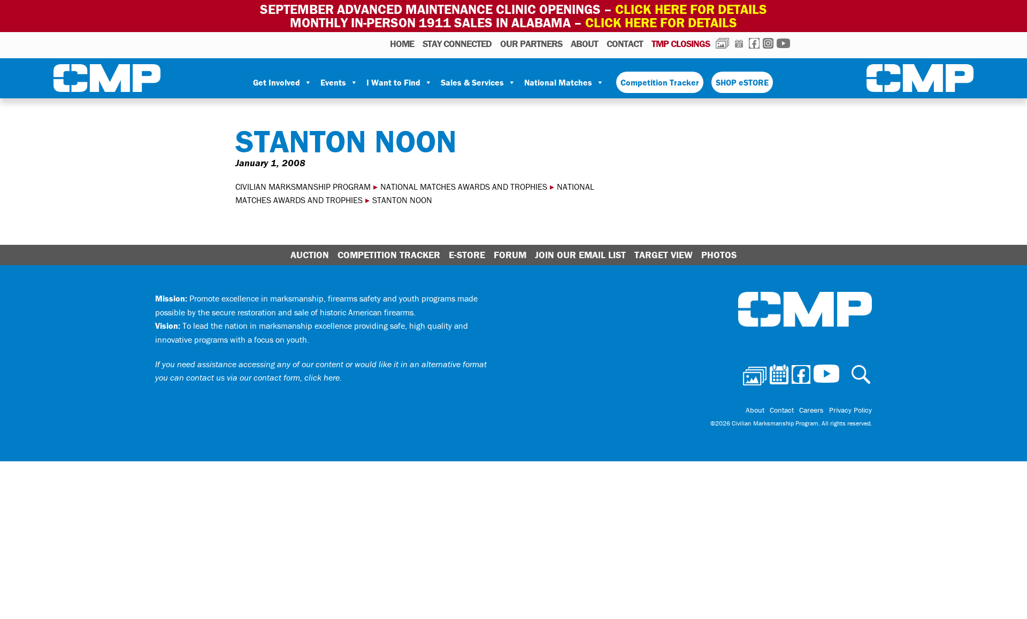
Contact (625, 43)
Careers (811, 410)
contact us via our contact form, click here (263, 377)
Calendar (739, 43)
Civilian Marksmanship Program (106, 80)
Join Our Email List (580, 255)
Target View (663, 255)
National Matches (558, 82)
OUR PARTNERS (531, 43)
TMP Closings (681, 43)
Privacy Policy (850, 410)
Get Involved (276, 82)
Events (333, 82)
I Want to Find (393, 82)
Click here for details (691, 9)
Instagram (768, 43)
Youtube (783, 43)
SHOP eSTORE (742, 82)
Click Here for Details (661, 22)
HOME (402, 43)
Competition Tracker (659, 82)
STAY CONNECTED (457, 43)
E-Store (467, 255)
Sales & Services (472, 82)
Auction (309, 255)
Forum (510, 255)
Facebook (754, 43)
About (584, 43)
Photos (722, 43)
